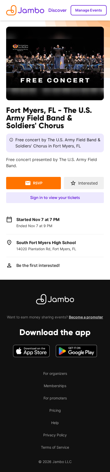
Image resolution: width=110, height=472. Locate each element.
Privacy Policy (55, 435)
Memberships (55, 386)
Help (55, 422)
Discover (57, 10)
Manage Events (88, 10)
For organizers (55, 373)
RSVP (37, 183)
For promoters (55, 398)
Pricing (55, 410)
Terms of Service (55, 447)
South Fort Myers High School (46, 242)
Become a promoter (86, 317)
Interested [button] (88, 183)
